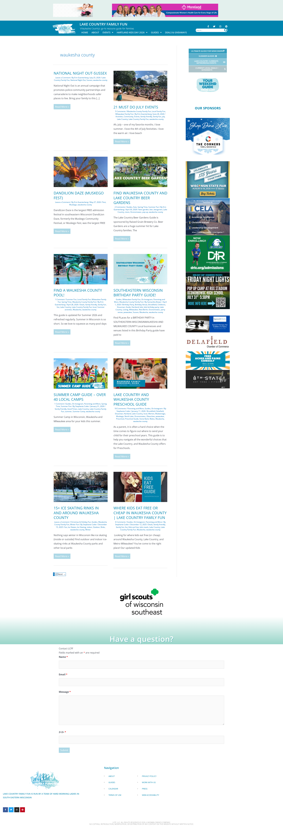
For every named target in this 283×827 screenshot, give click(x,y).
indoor (89, 527)
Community (128, 116)
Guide (128, 307)
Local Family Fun (158, 111)
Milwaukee (133, 309)
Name (63, 657)
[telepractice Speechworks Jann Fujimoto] (208, 323)
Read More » (62, 106)
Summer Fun (153, 207)
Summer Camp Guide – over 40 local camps (80, 397)
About (95, 32)
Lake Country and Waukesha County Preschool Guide (131, 399)
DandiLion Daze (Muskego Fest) (79, 195)
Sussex (89, 80)
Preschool (120, 419)
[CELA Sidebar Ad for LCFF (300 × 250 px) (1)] (208, 216)
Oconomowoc (136, 212)
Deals (82, 304)
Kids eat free (134, 527)
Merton (151, 413)
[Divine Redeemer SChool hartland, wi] (208, 253)
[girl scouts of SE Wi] (141, 601)
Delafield (160, 411)
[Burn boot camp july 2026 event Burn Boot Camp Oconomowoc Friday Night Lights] (208, 290)
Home (84, 32)
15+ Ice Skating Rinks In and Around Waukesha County (76, 512)
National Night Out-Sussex (80, 73)
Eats (135, 207)
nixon (127, 212)
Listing (125, 309)
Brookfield (152, 304)
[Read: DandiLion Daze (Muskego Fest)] (81, 171)
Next (62, 574)
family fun (157, 116)
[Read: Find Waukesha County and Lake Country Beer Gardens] (140, 171)
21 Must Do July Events (135, 107)
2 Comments (120, 207)
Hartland (135, 307)
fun (58, 307)
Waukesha (77, 309)
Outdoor (96, 527)
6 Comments (120, 522)
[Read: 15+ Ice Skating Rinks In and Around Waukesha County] (81, 486)
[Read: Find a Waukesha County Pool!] (81, 268)
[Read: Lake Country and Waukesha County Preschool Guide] (140, 373)
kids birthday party (151, 307)
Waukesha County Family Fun (139, 111)
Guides (129, 207)
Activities (119, 116)
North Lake (129, 416)
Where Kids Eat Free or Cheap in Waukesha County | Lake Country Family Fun (140, 512)
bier (151, 209)
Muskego (73, 204)
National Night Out (78, 80)
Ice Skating (81, 527)
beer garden (144, 209)
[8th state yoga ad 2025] (208, 379)
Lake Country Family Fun (139, 119)
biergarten (158, 209)
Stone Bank (144, 419)
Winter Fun (74, 524)
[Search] (225, 30)
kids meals (144, 527)
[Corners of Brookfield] (208, 136)
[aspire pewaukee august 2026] (73, 10)
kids (141, 307)
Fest (104, 202)
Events (137, 116)
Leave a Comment (62, 77)
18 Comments (120, 408)
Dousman (121, 307)
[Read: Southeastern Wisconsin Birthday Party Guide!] (140, 268)
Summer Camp (79, 411)
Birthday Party (128, 304)
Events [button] (106, 32)
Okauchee (151, 416)
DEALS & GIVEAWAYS (176, 32)
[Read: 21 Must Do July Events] (140, 85)
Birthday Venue (141, 304)
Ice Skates (72, 527)
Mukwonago (160, 413)
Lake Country (122, 119)
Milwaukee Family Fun (124, 114)
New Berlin (143, 309)
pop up (145, 212)
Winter (88, 529)
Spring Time (143, 207)
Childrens (161, 304)
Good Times (72, 409)
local (95, 307)
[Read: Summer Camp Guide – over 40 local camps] (81, 373)
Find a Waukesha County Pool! (78, 293)
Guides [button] (155, 32)
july (163, 116)
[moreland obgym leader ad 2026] (165, 10)
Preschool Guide (132, 419)
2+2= (62, 732)
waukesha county (100, 80)
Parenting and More (92, 404)
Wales (152, 419)
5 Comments (120, 111)
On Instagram (147, 299)
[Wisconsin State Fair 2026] (208, 179)
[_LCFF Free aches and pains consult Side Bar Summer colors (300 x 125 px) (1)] (208, 360)
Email (63, 674)
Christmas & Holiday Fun (81, 522)
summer (68, 411)
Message (65, 691)
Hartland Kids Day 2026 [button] (131, 32)
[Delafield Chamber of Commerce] (208, 341)
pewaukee (128, 312)
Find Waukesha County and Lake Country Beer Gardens (140, 197)
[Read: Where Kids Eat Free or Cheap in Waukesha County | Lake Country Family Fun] (140, 486)
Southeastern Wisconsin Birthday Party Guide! (138, 293)
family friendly (146, 116)
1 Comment (60, 299)
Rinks (103, 527)
